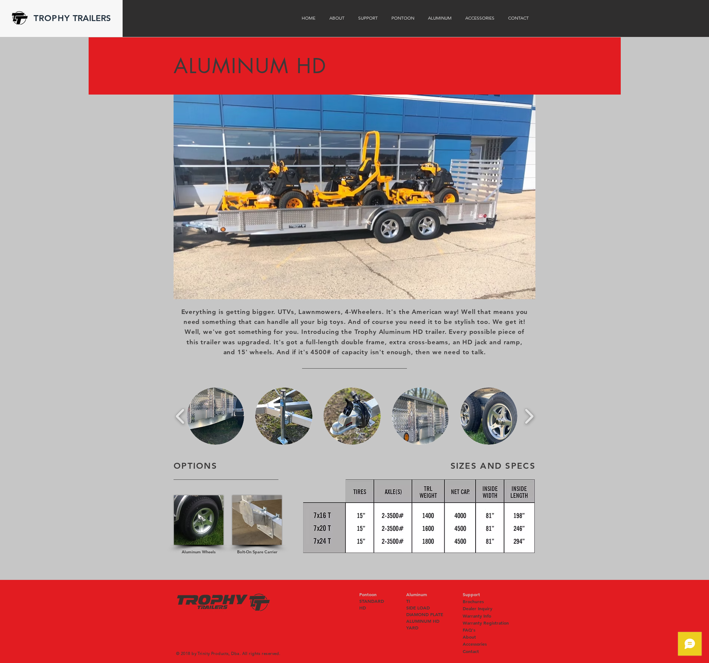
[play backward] (180, 416)
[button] (354, 197)
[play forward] (529, 416)
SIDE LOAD (418, 608)
